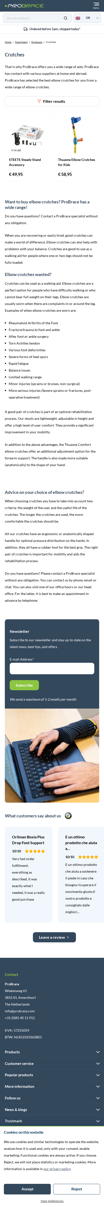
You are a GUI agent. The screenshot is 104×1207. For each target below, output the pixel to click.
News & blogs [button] (16, 1109)
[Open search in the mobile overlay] (37, 18)
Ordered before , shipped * (55, 29)
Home (8, 42)
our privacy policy (57, 1169)
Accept (27, 1189)
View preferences (52, 1201)
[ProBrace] (24, 6)
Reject (76, 1189)
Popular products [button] (19, 1075)
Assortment (21, 42)
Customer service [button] (19, 1063)
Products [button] (12, 1052)
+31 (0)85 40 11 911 (20, 1018)
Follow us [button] (13, 1098)
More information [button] (19, 1086)
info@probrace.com (20, 1011)
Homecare (36, 42)
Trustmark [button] (13, 1121)
